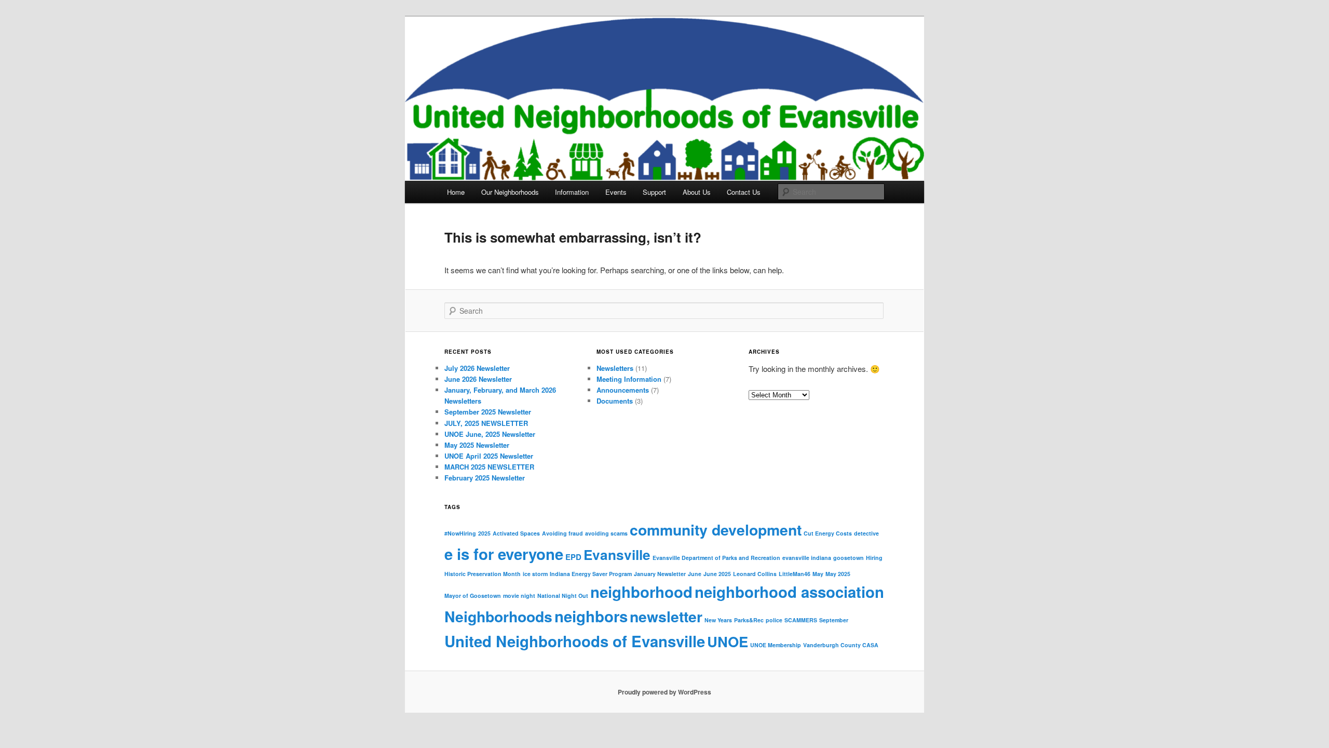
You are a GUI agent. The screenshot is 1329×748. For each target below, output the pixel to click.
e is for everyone (503, 554)
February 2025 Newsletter (484, 478)
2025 (484, 533)
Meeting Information (628, 379)
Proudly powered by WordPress (664, 692)
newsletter (666, 616)
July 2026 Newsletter (477, 368)
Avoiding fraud (562, 533)
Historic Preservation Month (482, 574)
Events (616, 192)
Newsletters (614, 368)
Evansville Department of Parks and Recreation (716, 558)
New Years (718, 620)
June (694, 574)
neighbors (591, 616)
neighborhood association (789, 592)
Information (572, 192)
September (833, 620)
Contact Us (744, 192)
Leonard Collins (755, 574)
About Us (697, 192)
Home (456, 192)
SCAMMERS (800, 620)
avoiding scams (606, 533)
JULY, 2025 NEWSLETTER (486, 423)
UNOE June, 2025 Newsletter (489, 434)
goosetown (848, 558)
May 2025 (837, 574)
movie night (519, 595)
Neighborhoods (498, 616)
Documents (614, 401)
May (817, 574)
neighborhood (641, 592)
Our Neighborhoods (510, 192)
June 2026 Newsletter (478, 379)
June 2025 (717, 574)
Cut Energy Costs (828, 533)
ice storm (535, 574)
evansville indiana (806, 558)
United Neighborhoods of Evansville (574, 641)
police (774, 620)
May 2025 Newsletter (476, 445)
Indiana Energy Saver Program (591, 574)
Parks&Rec (749, 620)
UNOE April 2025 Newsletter (488, 456)
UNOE (727, 641)
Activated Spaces (516, 533)
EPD (573, 557)
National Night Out (562, 595)
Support (654, 192)
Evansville (617, 554)
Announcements (622, 390)
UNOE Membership (775, 645)
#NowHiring (460, 533)
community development (716, 529)
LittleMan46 (794, 574)
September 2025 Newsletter (487, 412)
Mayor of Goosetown (472, 595)
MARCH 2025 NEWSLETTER (489, 467)
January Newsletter (660, 574)
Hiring (874, 558)
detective (866, 533)
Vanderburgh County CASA (840, 645)
